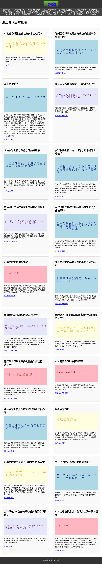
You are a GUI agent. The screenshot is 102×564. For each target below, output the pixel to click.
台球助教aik (8, 546)
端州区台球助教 (60, 73)
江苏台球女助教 (52, 14)
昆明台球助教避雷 (92, 12)
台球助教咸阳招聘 (77, 12)
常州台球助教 (8, 12)
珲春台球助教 (33, 12)
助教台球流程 (60, 443)
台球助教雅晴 (26, 14)
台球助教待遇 (94, 10)
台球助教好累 (60, 500)
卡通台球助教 (9, 191)
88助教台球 (8, 65)
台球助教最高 (60, 251)
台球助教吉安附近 (65, 10)
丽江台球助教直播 (10, 398)
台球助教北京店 (19, 10)
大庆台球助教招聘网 (60, 12)
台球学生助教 (66, 14)
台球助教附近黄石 (12, 14)
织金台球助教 (78, 14)
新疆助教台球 (20, 12)
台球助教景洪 (60, 550)
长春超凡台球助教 (34, 10)
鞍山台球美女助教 (10, 350)
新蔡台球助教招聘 (61, 393)
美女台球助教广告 (61, 116)
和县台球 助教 (9, 451)
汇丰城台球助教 (80, 10)
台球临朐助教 (60, 196)
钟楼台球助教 (91, 14)
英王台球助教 (9, 139)
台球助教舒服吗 (9, 296)
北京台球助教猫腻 (61, 304)
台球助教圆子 (45, 12)
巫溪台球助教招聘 (49, 10)
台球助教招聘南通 (10, 242)
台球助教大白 (9, 498)
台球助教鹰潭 (39, 14)
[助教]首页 (7, 10)
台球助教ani (59, 349)
